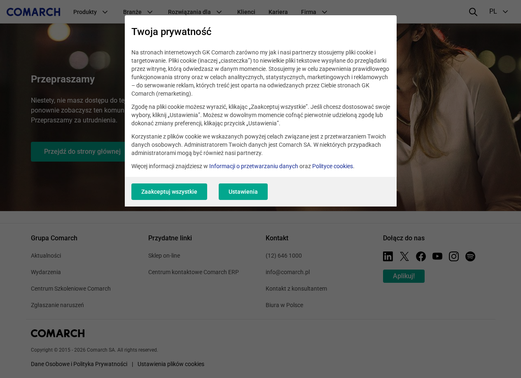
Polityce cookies (332, 166)
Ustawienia (243, 191)
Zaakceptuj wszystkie (169, 191)
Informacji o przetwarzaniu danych (253, 166)
